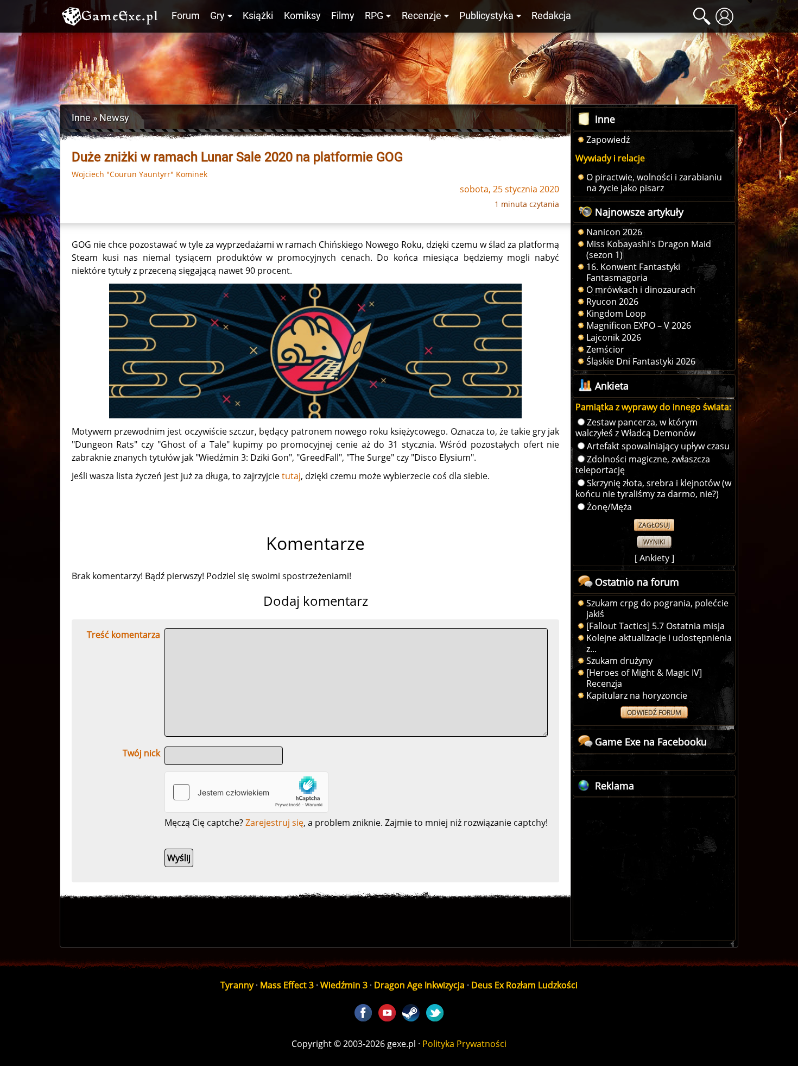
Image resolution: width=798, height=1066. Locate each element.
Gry (217, 15)
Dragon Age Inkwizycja (419, 985)
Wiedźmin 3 (344, 985)
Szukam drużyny (619, 661)
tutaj (291, 476)
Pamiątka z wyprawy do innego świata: (653, 407)
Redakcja (551, 15)
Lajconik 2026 (613, 337)
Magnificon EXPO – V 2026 (638, 325)
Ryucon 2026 (612, 302)
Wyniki (654, 542)
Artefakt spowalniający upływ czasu (658, 446)
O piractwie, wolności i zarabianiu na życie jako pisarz (654, 182)
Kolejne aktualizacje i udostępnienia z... (659, 643)
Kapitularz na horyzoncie (636, 695)
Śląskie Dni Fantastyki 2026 (640, 361)
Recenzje (421, 15)
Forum (186, 15)
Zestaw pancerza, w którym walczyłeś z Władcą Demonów (636, 427)
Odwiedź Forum (654, 712)
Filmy (342, 15)
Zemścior (605, 349)
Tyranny (237, 985)
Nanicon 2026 (614, 232)
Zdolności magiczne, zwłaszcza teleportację (642, 464)
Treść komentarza (123, 635)
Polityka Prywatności (464, 1044)
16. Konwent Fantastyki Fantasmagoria (633, 272)
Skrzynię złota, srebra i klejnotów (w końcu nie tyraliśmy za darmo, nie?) (653, 488)
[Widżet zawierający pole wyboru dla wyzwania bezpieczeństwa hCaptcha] (246, 792)
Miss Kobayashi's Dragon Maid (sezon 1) (648, 249)
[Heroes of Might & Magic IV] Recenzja (644, 678)
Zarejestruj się (274, 823)
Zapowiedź (608, 140)
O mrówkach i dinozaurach (640, 290)
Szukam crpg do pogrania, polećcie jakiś (657, 608)
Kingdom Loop (616, 313)
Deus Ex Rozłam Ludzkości (524, 985)
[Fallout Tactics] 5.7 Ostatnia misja (655, 626)
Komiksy (302, 15)
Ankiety (654, 558)
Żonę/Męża (609, 506)
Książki (258, 15)
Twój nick (141, 753)
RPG (374, 15)
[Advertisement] (399, 65)
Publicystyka (486, 15)
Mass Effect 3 (287, 985)
